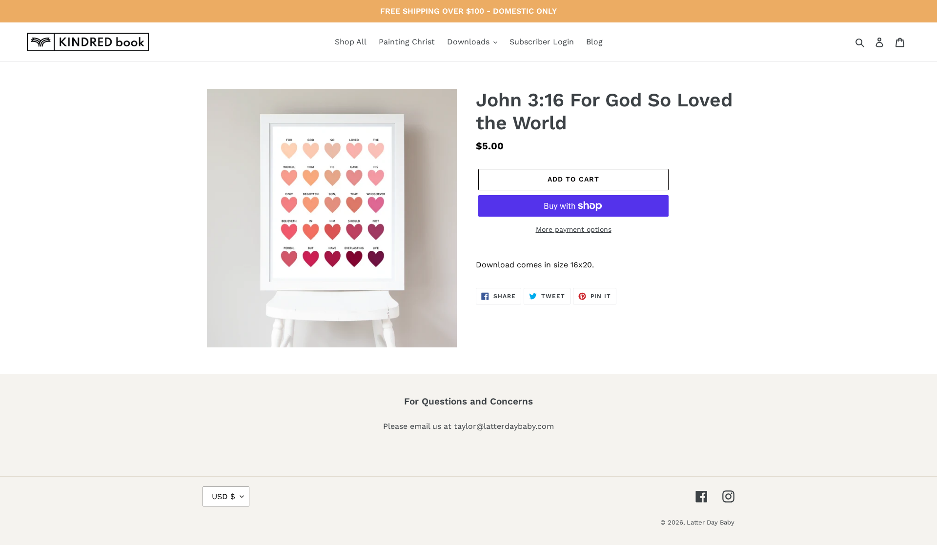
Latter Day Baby (710, 522)
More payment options (573, 229)
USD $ (223, 496)
